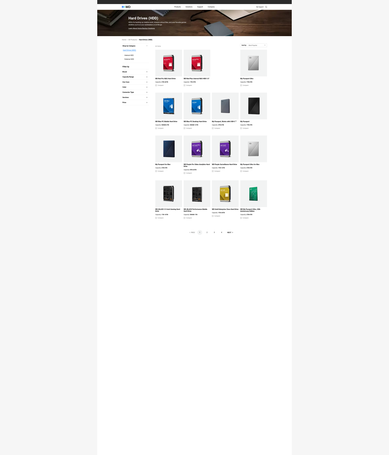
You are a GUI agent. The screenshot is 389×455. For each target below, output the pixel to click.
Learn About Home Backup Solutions (141, 28)
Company (211, 7)
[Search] (266, 7)
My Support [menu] (260, 7)
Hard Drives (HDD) (129, 50)
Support (200, 7)
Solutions (189, 7)
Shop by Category (128, 46)
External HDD (129, 59)
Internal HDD (129, 55)
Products (177, 7)
